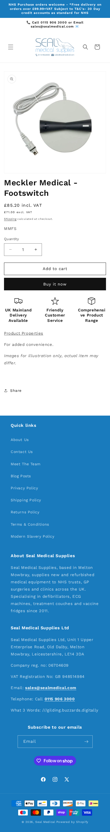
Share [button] (16, 390)
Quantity (11, 239)
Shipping (10, 218)
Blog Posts (21, 476)
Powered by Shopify (72, 822)
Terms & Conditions (30, 524)
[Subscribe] (86, 741)
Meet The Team (26, 464)
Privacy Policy (24, 488)
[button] (11, 47)
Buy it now (55, 284)
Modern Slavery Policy (32, 536)
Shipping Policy (26, 500)
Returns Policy (25, 512)
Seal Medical (45, 822)
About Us (20, 440)
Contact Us (22, 452)
